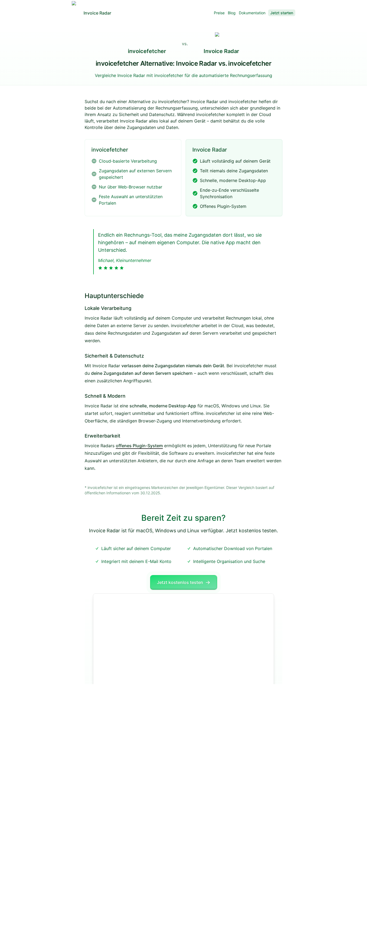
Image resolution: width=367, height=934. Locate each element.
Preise (219, 13)
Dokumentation (252, 13)
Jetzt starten (281, 13)
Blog (232, 13)
